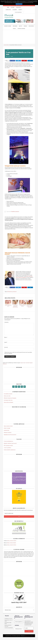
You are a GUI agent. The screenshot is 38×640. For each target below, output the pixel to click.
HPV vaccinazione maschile (8, 445)
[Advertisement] (19, 36)
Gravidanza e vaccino (8, 618)
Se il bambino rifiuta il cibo (8, 400)
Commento (6, 322)
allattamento (9, 291)
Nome (5, 337)
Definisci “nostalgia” (7, 428)
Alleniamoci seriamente (7, 432)
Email (5, 342)
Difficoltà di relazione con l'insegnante (10, 398)
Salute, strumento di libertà (11, 540)
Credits (31, 635)
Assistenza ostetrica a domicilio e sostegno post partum (30, 306)
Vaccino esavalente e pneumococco (9, 449)
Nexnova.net (27, 635)
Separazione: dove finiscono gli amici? (10, 434)
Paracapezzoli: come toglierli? (23, 305)
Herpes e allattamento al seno (8, 305)
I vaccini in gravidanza (7, 447)
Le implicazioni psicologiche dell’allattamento (15, 306)
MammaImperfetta (19, 16)
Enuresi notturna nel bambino (8, 402)
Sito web (6, 347)
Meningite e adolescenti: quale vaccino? (10, 443)
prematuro (14, 291)
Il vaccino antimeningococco (8, 441)
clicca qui (27, 1)
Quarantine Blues (6, 430)
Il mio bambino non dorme (8, 393)
